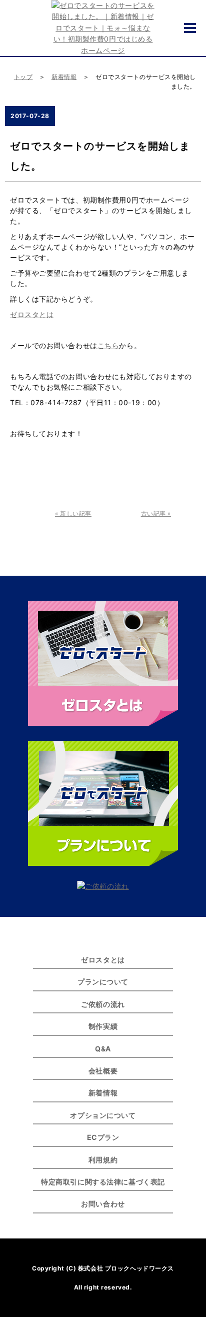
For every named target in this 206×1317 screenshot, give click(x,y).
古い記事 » (156, 513)
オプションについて (103, 1115)
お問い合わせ (102, 1203)
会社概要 (103, 1070)
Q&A (103, 1048)
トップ (23, 77)
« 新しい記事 (73, 513)
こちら (109, 345)
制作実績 (103, 1026)
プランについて (103, 981)
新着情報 (64, 77)
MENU (190, 28)
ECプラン (103, 1137)
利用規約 (103, 1159)
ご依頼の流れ (102, 1004)
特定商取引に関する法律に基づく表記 (103, 1181)
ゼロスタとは (32, 314)
